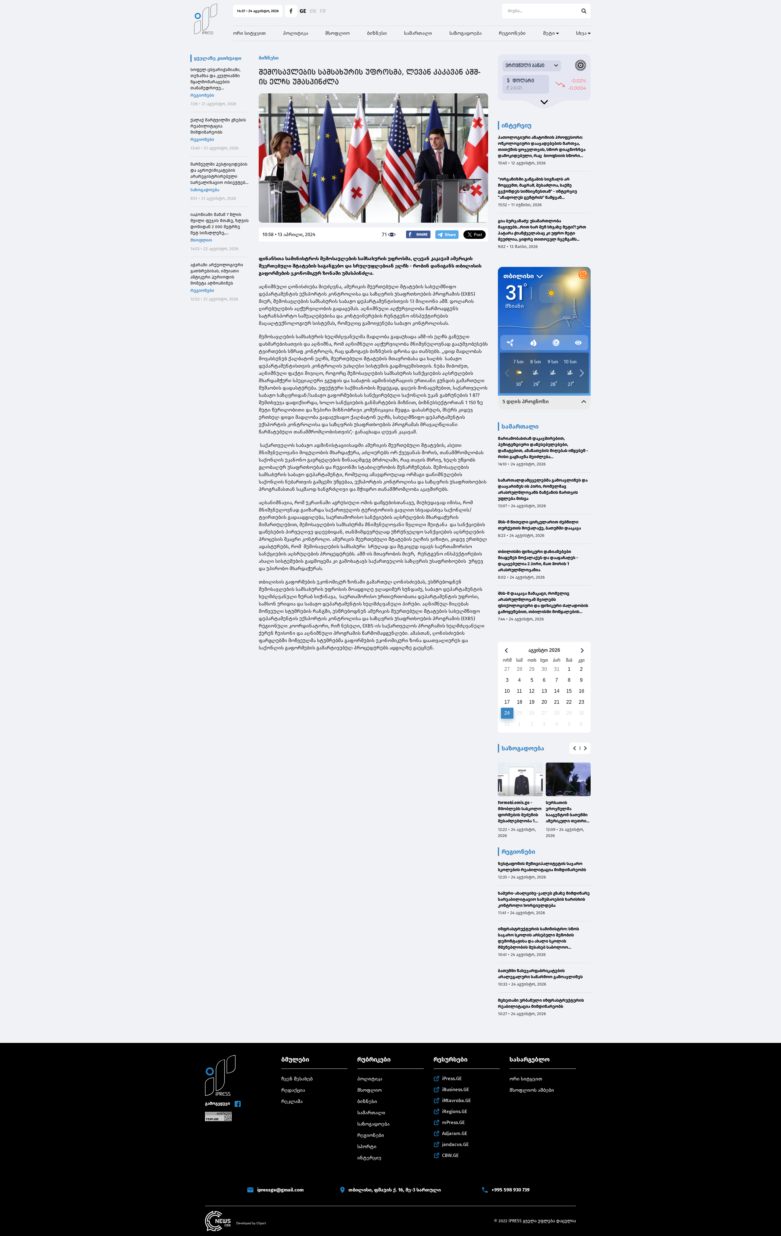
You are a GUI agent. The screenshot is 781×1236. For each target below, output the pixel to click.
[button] (574, 748)
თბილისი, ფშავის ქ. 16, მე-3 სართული (394, 1190)
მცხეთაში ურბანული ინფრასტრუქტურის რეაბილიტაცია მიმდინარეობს (541, 1003)
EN (313, 11)
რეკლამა (292, 1101)
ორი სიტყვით (249, 33)
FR (323, 11)
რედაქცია (293, 1090)
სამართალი (418, 33)
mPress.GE (453, 1122)
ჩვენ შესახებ (297, 1079)
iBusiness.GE (455, 1089)
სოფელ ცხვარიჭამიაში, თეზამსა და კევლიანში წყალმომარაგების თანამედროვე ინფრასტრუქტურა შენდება (219, 79)
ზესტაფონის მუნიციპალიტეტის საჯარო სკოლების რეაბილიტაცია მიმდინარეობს (542, 866)
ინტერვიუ (369, 1158)
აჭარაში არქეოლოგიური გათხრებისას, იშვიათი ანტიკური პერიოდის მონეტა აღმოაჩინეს (216, 274)
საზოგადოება (465, 33)
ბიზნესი (377, 33)
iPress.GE (452, 1078)
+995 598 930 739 (510, 1190)
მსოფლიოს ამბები (531, 1090)
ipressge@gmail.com (280, 1190)
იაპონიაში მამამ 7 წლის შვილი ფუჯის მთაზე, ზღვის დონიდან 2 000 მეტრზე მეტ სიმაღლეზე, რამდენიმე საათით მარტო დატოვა (219, 224)
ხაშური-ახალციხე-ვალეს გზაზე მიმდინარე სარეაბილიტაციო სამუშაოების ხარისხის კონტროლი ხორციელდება (544, 899)
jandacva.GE (455, 1144)
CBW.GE (450, 1155)
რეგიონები (512, 33)
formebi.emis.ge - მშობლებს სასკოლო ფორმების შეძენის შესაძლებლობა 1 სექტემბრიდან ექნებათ (520, 812)
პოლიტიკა (295, 33)
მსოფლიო (337, 33)
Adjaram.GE (454, 1133)
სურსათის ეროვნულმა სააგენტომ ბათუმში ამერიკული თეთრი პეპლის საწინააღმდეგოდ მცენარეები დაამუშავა (567, 812)
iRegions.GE (454, 1111)
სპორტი (366, 1146)
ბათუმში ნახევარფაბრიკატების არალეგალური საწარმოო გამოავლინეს (540, 973)
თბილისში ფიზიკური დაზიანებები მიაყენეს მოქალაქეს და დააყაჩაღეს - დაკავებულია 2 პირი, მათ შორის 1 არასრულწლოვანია (538, 561)
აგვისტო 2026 (544, 650)
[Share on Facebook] (418, 234)
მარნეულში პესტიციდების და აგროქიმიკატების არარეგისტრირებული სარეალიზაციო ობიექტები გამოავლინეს (219, 174)
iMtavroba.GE (456, 1100)
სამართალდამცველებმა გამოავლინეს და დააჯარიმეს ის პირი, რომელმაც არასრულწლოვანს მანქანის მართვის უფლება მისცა (543, 489)
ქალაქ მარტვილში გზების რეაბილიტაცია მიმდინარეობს (218, 126)
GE (303, 11)
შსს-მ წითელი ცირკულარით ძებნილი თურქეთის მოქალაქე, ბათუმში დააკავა (539, 525)
